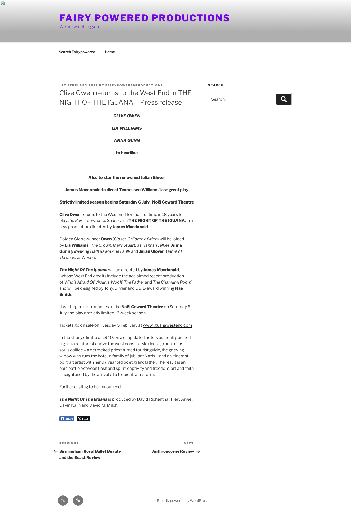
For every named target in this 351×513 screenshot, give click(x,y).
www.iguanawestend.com (167, 325)
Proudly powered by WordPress (182, 500)
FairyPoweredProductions (134, 85)
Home (110, 52)
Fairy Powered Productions (144, 18)
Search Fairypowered (77, 52)
